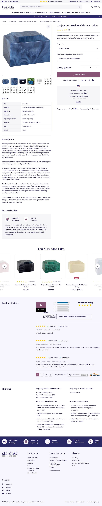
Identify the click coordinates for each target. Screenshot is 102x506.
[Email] (82, 80)
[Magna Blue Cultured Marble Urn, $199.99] (76, 266)
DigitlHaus (40, 502)
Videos (52, 467)
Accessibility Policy (93, 502)
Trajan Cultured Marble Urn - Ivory (51, 286)
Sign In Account (32, 473)
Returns (29, 466)
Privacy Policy (69, 502)
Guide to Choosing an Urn (58, 460)
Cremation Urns (18, 12)
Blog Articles (54, 458)
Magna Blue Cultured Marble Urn (76, 286)
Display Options (60, 375)
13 (68, 30)
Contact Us (96, 1)
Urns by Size (30, 12)
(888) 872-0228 (84, 1)
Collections (41, 12)
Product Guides (55, 470)
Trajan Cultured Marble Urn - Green (25, 286)
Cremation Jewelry (55, 12)
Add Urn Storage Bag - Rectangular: (69, 54)
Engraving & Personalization (55, 464)
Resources (84, 12)
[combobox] (78, 48)
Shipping (30, 463)
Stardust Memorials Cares (80, 463)
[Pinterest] (85, 80)
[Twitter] (89, 80)
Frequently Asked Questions (33, 469)
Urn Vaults (67, 12)
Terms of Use (80, 502)
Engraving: (61, 44)
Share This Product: (70, 80)
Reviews (74, 466)
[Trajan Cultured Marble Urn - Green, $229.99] (25, 266)
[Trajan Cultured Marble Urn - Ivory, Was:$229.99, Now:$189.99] (51, 266)
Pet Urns (75, 12)
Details (79, 101)
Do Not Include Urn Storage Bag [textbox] (69, 58)
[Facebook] (79, 80)
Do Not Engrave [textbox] (64, 48)
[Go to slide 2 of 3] (4, 266)
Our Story (75, 458)
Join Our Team (76, 460)
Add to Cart (79, 75)
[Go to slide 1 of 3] (97, 266)
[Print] (93, 80)
